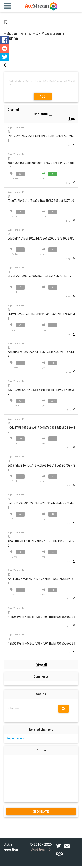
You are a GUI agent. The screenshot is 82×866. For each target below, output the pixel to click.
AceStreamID (41, 849)
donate (42, 811)
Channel (13, 708)
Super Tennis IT (16, 738)
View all (41, 664)
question (11, 849)
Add (43, 96)
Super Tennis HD (16, 127)
